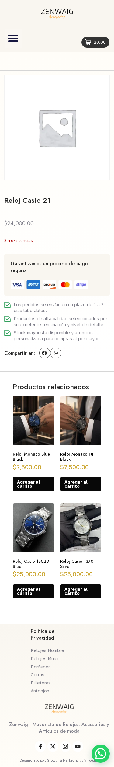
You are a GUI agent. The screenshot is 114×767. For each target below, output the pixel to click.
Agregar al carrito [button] (28, 484)
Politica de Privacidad (42, 634)
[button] (13, 38)
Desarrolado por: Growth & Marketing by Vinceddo (59, 760)
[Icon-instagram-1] (65, 746)
